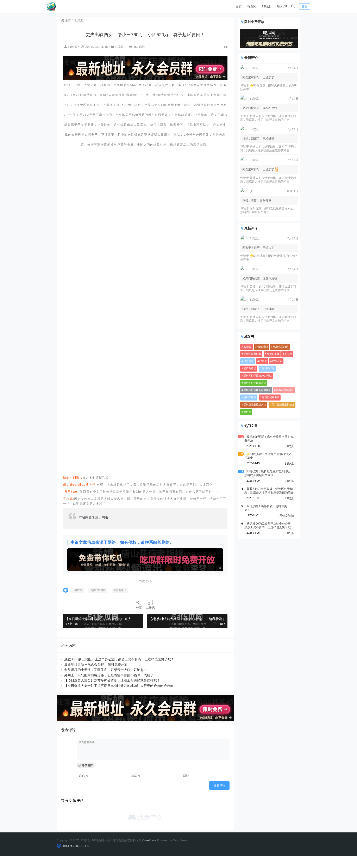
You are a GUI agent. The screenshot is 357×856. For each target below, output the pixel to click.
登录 (304, 6)
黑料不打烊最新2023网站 (258, 375)
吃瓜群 (263, 361)
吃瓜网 (252, 6)
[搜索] (293, 6)
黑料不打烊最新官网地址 (257, 390)
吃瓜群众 (277, 361)
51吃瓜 (266, 6)
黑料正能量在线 (270, 397)
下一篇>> (219, 623)
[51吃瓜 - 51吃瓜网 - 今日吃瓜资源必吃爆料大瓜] (51, 6)
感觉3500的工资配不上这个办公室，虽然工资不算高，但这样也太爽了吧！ (119, 659)
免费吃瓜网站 (97, 590)
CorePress (149, 840)
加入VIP (282, 6)
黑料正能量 (250, 397)
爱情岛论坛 (120, 590)
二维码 (150, 607)
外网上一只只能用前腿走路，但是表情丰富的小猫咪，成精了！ (110, 675)
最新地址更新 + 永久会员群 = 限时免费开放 (95, 664)
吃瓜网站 (248, 361)
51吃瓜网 (262, 346)
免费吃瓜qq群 (280, 346)
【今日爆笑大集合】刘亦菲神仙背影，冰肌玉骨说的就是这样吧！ (112, 680)
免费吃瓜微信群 (252, 354)
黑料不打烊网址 (285, 390)
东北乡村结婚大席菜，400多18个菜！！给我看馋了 (187, 619)
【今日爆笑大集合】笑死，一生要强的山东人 (98, 619)
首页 (239, 6)
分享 (139, 607)
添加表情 (87, 765)
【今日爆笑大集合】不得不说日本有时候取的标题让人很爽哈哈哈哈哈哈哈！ (120, 685)
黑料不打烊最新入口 (255, 382)
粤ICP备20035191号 (75, 846)
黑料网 (247, 411)
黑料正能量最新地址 (283, 404)
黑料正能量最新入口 (255, 404)
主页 (67, 20)
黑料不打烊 (268, 368)
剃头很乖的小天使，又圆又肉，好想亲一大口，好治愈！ (105, 670)
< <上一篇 (71, 623)
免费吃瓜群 (273, 354)
